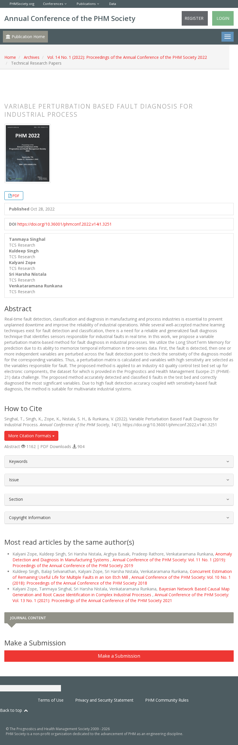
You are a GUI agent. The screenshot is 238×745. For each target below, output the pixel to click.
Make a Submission (119, 656)
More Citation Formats (30, 435)
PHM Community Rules (167, 700)
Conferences (53, 3)
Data (112, 3)
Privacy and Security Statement (104, 700)
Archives (31, 57)
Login (223, 18)
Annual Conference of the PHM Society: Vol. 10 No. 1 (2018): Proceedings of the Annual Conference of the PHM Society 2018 (121, 580)
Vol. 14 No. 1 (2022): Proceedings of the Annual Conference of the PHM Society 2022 (127, 57)
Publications (86, 3)
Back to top (11, 710)
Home (10, 57)
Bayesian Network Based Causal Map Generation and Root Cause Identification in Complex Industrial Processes (121, 591)
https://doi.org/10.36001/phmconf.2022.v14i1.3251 (64, 224)
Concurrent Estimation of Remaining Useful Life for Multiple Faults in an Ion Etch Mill (122, 574)
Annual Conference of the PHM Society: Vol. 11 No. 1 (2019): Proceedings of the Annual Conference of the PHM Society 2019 (119, 562)
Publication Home (27, 36)
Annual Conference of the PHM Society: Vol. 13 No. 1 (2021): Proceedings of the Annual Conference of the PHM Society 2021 (120, 597)
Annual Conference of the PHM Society (69, 18)
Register (194, 18)
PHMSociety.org (22, 3)
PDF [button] (15, 195)
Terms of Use (51, 700)
